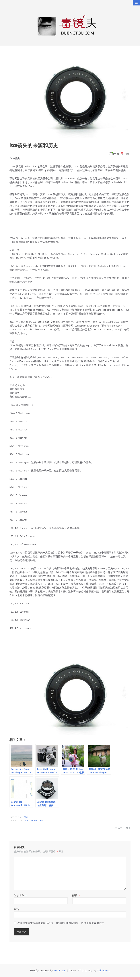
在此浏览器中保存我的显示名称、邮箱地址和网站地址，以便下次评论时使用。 (62, 923)
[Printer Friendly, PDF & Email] (119, 153)
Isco (26, 820)
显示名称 (20, 895)
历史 (26, 817)
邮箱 (76, 895)
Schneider (37, 820)
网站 (16, 909)
